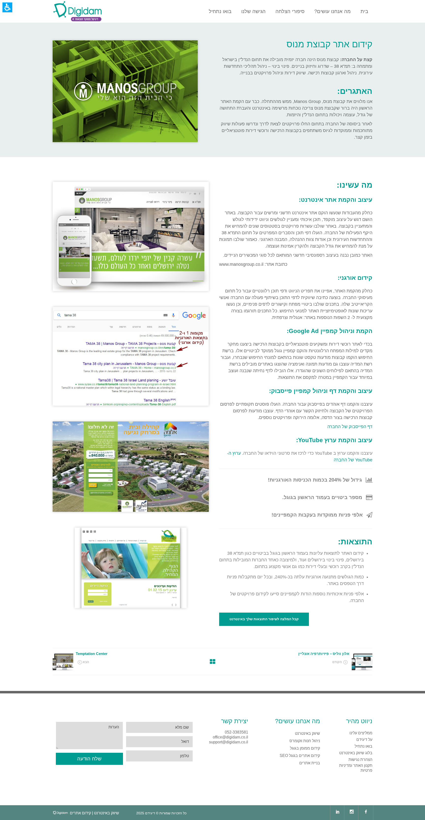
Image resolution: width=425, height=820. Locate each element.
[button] (316, 661)
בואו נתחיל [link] (363, 746)
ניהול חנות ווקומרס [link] (304, 741)
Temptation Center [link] (91, 654)
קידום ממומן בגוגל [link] (305, 748)
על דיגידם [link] (364, 739)
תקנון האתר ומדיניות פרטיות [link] (355, 767)
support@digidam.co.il (228, 742)
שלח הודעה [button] (89, 758)
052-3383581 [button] (236, 732)
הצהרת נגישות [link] (360, 759)
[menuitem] (77, 11)
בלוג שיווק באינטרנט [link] (355, 753)
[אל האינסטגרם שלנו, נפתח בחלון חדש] (351, 812)
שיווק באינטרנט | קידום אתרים (94, 813)
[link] (77, 11)
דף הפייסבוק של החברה (349, 426)
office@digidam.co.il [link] (230, 737)
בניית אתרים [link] (309, 763)
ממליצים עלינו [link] (360, 733)
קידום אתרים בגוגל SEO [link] (300, 755)
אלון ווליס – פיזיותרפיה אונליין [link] (323, 654)
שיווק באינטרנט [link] (307, 733)
